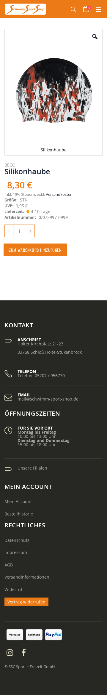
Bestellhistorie (18, 514)
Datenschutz (16, 540)
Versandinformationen (26, 577)
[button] (94, 41)
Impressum (15, 552)
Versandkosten (59, 194)
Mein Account (18, 501)
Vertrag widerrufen (26, 602)
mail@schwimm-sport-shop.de (48, 399)
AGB (8, 565)
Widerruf (13, 589)
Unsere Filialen (32, 468)
